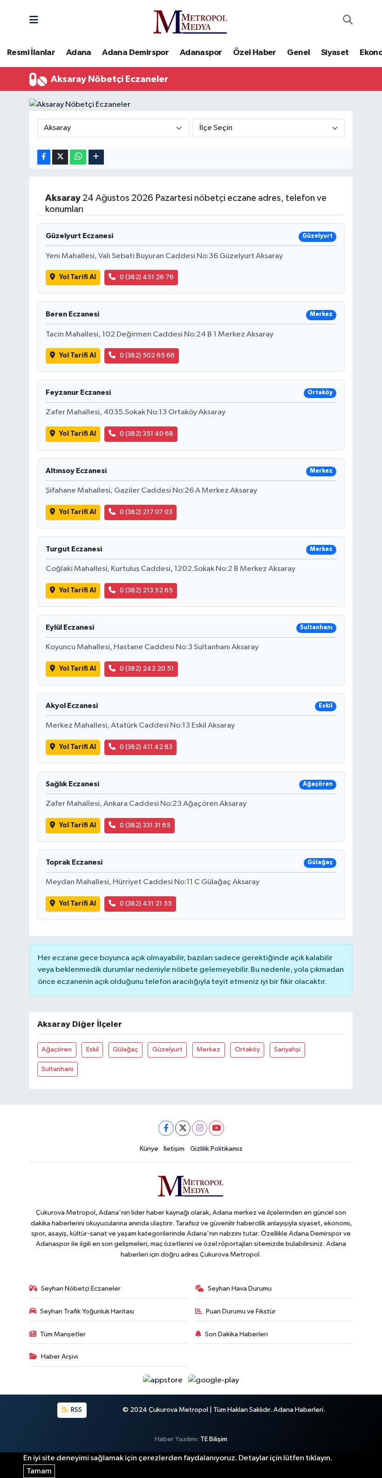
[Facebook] (166, 1128)
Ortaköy (247, 1049)
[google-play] (213, 1380)
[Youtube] (216, 1128)
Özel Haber (254, 52)
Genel (298, 52)
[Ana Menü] (33, 20)
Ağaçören (56, 1049)
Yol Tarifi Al (77, 277)
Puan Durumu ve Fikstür (241, 1311)
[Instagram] (199, 1128)
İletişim (174, 1148)
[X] (183, 1128)
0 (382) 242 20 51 (147, 668)
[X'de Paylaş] (60, 157)
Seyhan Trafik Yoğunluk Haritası (87, 1311)
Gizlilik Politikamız (216, 1148)
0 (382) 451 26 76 (147, 277)
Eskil (92, 1049)
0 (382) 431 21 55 (146, 903)
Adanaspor (201, 52)
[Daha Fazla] (96, 157)
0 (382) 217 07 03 (146, 512)
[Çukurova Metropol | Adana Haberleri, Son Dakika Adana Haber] (190, 20)
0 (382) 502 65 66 (147, 355)
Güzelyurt (167, 1049)
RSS (75, 1409)
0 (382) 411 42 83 (146, 746)
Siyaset (335, 52)
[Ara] (348, 20)
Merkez (208, 1049)
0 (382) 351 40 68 (146, 433)
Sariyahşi (287, 1049)
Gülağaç (125, 1049)
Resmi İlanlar (31, 52)
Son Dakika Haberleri (236, 1334)
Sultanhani (57, 1069)
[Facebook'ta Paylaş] (43, 157)
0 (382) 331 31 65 (145, 825)
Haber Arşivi (59, 1356)
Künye (149, 1148)
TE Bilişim (213, 1439)
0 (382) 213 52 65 (146, 590)
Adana (78, 52)
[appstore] (163, 1380)
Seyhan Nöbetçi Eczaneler (81, 1288)
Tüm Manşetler (63, 1334)
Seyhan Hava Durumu (240, 1288)
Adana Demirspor (135, 52)
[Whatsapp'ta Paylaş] (78, 157)
